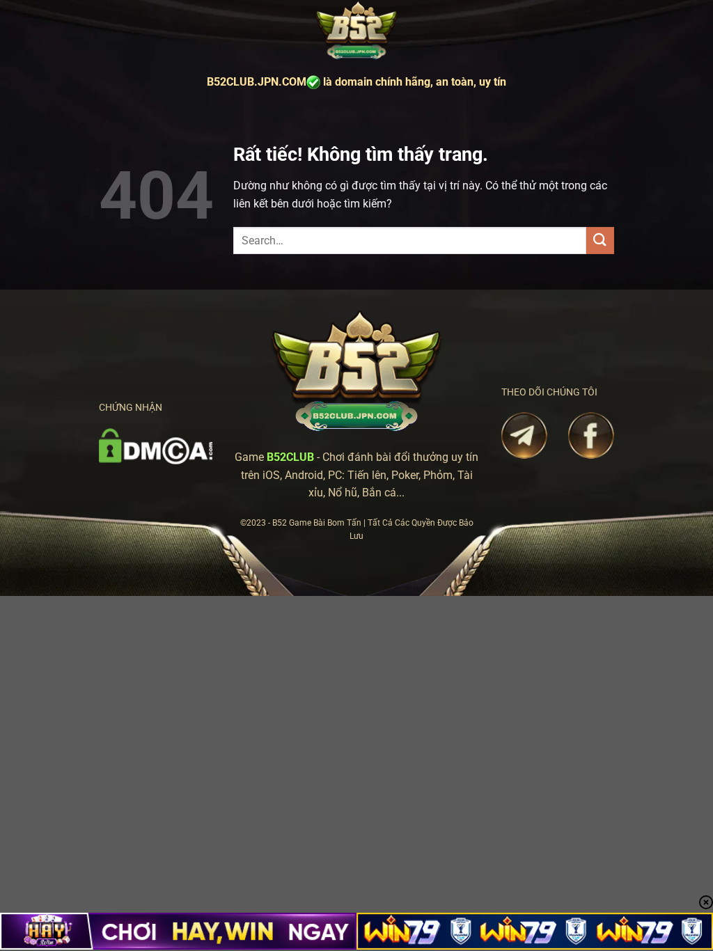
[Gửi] (600, 240)
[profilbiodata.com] (356, 31)
